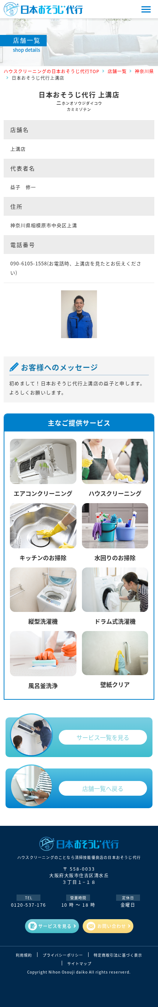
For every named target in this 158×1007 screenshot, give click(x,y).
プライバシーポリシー (63, 955)
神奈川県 (144, 71)
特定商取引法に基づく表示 (118, 955)
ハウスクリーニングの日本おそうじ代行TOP (52, 71)
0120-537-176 (28, 905)
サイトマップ (79, 963)
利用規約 (24, 955)
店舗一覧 (117, 71)
